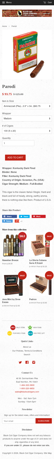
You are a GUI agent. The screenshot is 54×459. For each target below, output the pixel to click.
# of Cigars (7, 125)
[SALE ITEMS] (18, 330)
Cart (49, 2)
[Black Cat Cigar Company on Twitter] (20, 362)
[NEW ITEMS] (36, 330)
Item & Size (8, 101)
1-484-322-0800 (27, 385)
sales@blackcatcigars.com (27, 391)
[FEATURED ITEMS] (17, 335)
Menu (9, 2)
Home (4, 26)
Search (27, 354)
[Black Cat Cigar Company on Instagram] (33, 362)
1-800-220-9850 (27, 388)
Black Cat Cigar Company (31, 453)
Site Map (48, 453)
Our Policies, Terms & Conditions (27, 350)
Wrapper (6, 113)
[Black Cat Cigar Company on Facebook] (27, 362)
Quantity (6, 138)
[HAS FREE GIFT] (37, 335)
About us (27, 346)
